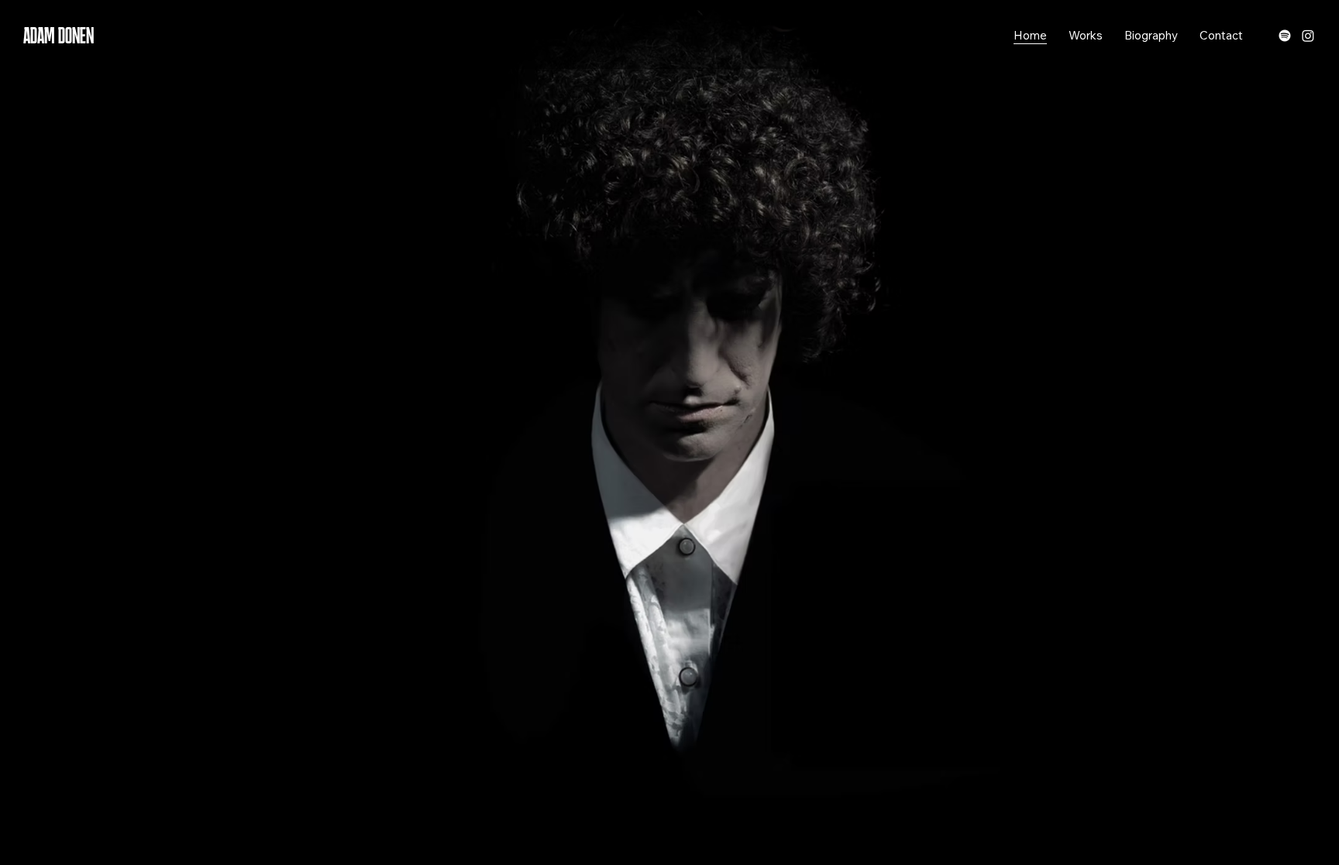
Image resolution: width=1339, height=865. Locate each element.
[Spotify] (1285, 35)
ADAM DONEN (58, 35)
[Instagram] (1308, 35)
